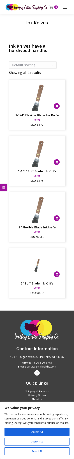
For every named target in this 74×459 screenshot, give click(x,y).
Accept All (37, 431)
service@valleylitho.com (41, 366)
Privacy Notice (37, 395)
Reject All (37, 451)
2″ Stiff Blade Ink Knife (37, 283)
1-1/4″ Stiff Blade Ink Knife (37, 171)
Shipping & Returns (37, 391)
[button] (57, 106)
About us (37, 399)
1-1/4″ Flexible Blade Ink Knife (37, 115)
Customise (37, 441)
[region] (37, 430)
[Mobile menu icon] (65, 7)
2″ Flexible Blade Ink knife (37, 227)
